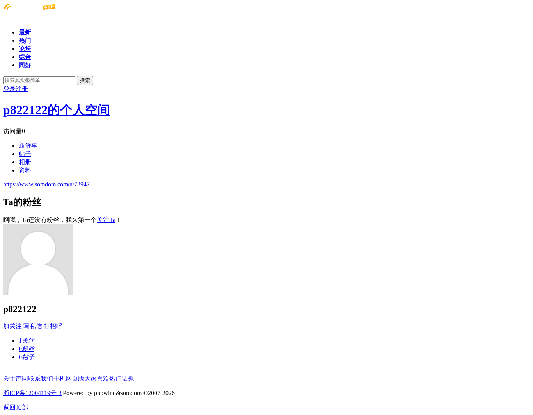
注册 (22, 89)
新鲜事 (28, 145)
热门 (25, 40)
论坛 (25, 48)
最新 (25, 32)
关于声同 (15, 378)
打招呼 (53, 326)
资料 (25, 170)
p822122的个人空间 (56, 110)
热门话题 (121, 378)
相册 (25, 162)
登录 (9, 89)
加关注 (12, 326)
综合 (25, 57)
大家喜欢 (96, 378)
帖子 (25, 153)
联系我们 (40, 378)
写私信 (32, 326)
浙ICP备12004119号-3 (32, 393)
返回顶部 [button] (15, 407)
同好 (25, 65)
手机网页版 (68, 378)
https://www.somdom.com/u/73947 (46, 184)
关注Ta (106, 219)
